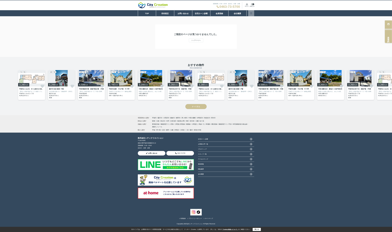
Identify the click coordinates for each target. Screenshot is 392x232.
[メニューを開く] (251, 13)
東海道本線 (156, 124)
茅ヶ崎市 (184, 118)
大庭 (158, 121)
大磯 (197, 121)
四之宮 (162, 121)
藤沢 (191, 130)
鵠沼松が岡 (181, 121)
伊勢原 (176, 130)
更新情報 (201, 164)
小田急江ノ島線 (197, 124)
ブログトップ (202, 149)
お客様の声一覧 (203, 144)
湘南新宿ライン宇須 (225, 124)
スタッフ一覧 (202, 154)
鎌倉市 (172, 118)
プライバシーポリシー (195, 218)
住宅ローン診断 (201, 13)
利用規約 (183, 218)
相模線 (188, 124)
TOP (147, 13)
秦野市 (178, 118)
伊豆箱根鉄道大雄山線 (240, 124)
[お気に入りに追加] (42, 86)
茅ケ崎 (158, 130)
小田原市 (166, 118)
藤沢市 (160, 118)
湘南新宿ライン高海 (167, 124)
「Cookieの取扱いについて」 (230, 229)
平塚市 (154, 118)
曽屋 (153, 121)
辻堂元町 (173, 121)
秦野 (167, 130)
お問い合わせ (183, 13)
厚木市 (213, 118)
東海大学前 (197, 130)
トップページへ (196, 40)
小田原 (182, 130)
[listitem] (151, 85)
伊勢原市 (200, 118)
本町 (187, 121)
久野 (167, 121)
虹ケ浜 (202, 121)
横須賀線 (215, 124)
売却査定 (165, 13)
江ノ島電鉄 (207, 124)
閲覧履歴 (201, 169)
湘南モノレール (157, 127)
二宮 (187, 130)
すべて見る (196, 106)
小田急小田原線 (180, 124)
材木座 (192, 121)
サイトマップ (209, 218)
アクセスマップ (203, 159)
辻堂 (163, 130)
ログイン (247, 6)
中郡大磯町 (192, 118)
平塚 (153, 130)
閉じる (257, 229)
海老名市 (207, 118)
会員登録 (219, 13)
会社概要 (237, 13)
